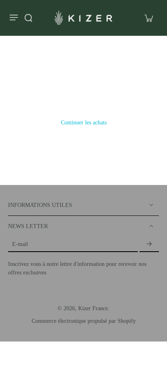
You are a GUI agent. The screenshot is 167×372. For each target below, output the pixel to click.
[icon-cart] (148, 18)
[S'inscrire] (149, 244)
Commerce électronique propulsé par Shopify (84, 321)
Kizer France (93, 308)
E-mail (20, 244)
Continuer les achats (84, 123)
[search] (28, 18)
